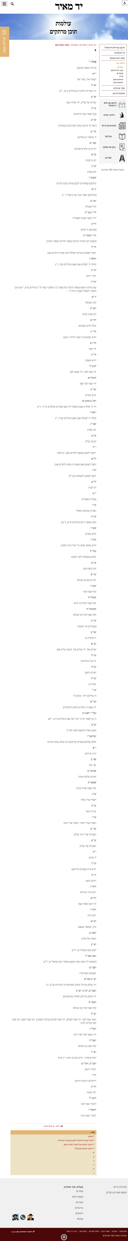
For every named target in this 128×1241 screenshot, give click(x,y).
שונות (80, 1219)
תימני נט (83, 45)
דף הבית (92, 45)
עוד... (91, 1132)
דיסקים (79, 1213)
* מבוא (91, 1136)
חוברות (79, 1202)
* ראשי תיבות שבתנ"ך (84, 1148)
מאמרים (120, 73)
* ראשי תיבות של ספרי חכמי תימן (79, 1144)
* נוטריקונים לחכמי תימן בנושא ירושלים (76, 1140)
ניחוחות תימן (118, 79)
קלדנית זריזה (120, 1187)
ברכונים (79, 1208)
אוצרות (74, 45)
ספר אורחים (119, 88)
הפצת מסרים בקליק (116, 1192)
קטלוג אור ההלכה (73, 1187)
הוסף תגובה (47, 1126)
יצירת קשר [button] (4, 44)
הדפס (58, 1126)
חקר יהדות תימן (117, 70)
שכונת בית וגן (119, 93)
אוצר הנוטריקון (62, 45)
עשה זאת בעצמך (117, 58)
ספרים (79, 1191)
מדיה (121, 76)
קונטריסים (77, 1197)
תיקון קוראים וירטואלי (114, 47)
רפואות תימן (118, 82)
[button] (12, 4)
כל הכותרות (119, 53)
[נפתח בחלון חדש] (30, 1217)
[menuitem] (113, 47)
